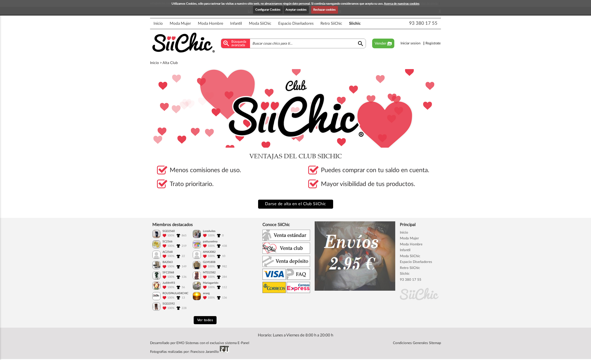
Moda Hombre (210, 23)
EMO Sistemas (187, 343)
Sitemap (435, 343)
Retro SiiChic (331, 23)
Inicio (158, 23)
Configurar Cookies (267, 9)
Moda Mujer (180, 23)
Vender (383, 43)
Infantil (236, 23)
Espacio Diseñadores (296, 23)
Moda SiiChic (260, 23)
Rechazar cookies (324, 9)
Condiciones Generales (410, 343)
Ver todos (205, 320)
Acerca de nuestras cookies (401, 3)
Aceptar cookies (296, 9)
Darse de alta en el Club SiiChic (295, 204)
